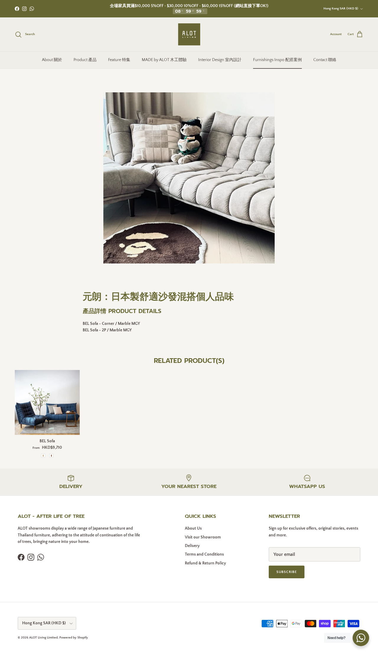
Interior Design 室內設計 (220, 60)
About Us (193, 528)
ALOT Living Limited (43, 637)
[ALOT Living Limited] (189, 34)
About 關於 (52, 60)
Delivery (192, 545)
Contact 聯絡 (324, 60)
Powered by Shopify (73, 637)
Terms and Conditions (204, 554)
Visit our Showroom (203, 537)
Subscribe (286, 572)
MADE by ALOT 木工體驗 (164, 60)
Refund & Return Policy (205, 563)
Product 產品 (85, 60)
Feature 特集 (119, 60)
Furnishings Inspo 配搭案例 (277, 60)
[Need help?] (361, 638)
